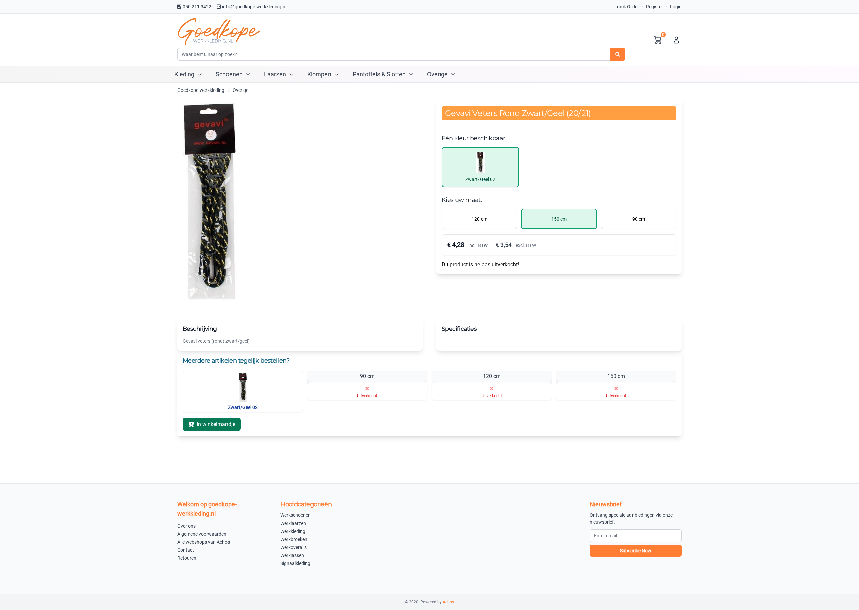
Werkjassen (292, 555)
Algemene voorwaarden (201, 534)
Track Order (627, 6)
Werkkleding (292, 531)
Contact (185, 550)
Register (654, 6)
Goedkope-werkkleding (200, 90)
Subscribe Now (635, 550)
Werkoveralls (293, 547)
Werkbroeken (293, 539)
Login (676, 6)
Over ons (186, 526)
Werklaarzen (293, 523)
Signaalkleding (295, 563)
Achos (448, 602)
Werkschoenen (295, 515)
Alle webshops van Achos (203, 542)
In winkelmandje (216, 424)
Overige (240, 90)
